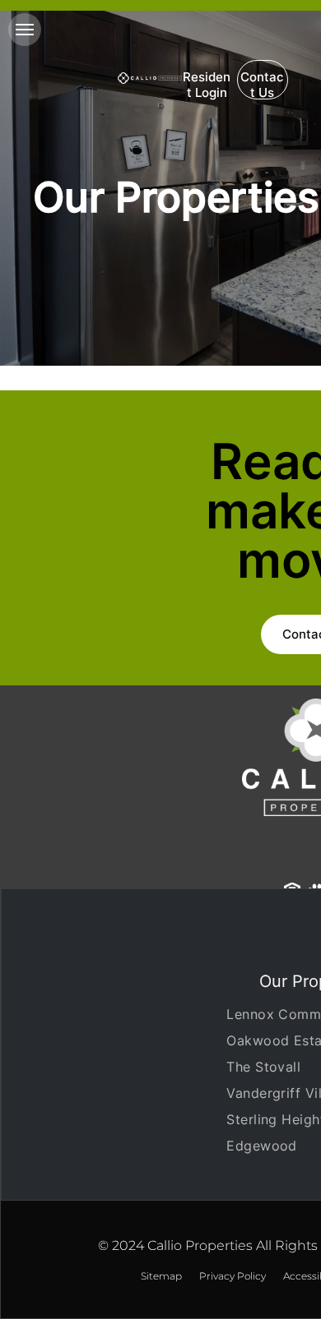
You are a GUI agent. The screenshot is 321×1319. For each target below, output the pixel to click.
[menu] (24, 29)
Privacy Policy (232, 1276)
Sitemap (161, 1276)
